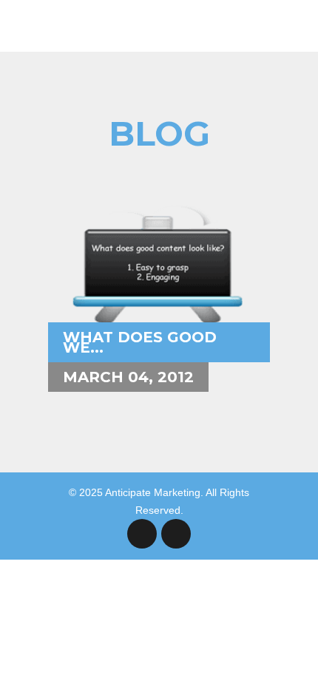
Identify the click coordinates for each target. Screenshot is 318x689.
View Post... (102, 277)
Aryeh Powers (109, 168)
